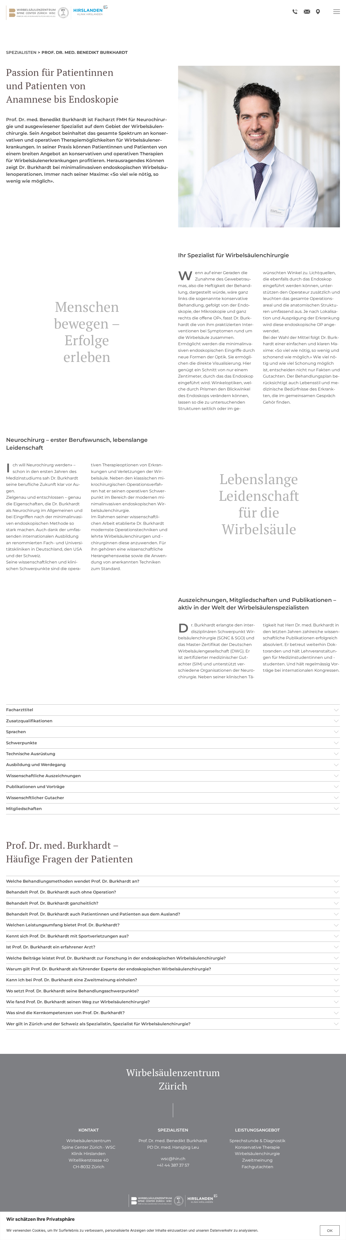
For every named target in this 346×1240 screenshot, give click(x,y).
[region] (173, 1226)
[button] (257, 1160)
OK (330, 1230)
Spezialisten (21, 52)
